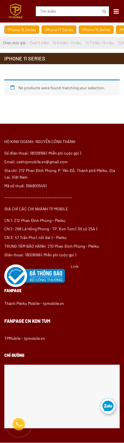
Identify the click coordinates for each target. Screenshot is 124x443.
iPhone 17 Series (59, 29)
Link (74, 266)
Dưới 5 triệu (39, 42)
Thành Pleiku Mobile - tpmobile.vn (34, 303)
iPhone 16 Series (21, 29)
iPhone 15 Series (96, 29)
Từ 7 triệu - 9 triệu (99, 42)
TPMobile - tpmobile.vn (24, 338)
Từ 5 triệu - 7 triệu (66, 42)
